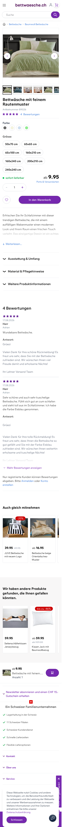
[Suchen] (55, 14)
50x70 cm (11, 144)
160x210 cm (33, 152)
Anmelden (27, 480)
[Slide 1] (7, 90)
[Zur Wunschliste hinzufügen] (7, 200)
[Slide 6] (58, 90)
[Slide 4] (37, 90)
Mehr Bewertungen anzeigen (24, 467)
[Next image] (54, 56)
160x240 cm (13, 161)
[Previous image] (7, 56)
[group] (11, 114)
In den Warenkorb (40, 199)
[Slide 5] (48, 90)
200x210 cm (34, 161)
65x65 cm (30, 144)
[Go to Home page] (30, 5)
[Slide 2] (17, 90)
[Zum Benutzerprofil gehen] (51, 4)
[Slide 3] (27, 90)
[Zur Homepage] (4, 24)
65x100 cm (12, 152)
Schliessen (16, 819)
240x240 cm (13, 169)
